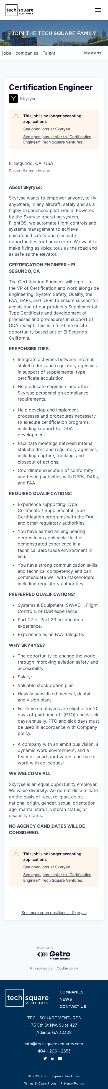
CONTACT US (73, 1007)
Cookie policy (67, 968)
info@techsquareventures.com (54, 1044)
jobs (6, 53)
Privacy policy (41, 968)
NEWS (66, 1000)
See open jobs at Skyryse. (47, 128)
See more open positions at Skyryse (54, 912)
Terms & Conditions (40, 1083)
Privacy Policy (72, 1083)
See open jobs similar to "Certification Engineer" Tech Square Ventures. (57, 139)
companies (27, 53)
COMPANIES (71, 992)
